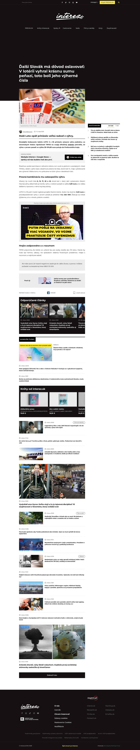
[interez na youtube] (38, 712)
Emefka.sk (109, 714)
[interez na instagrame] (34, 712)
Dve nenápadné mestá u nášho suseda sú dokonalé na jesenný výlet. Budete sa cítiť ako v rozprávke (105, 157)
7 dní (117, 126)
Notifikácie (59, 726)
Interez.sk (91, 706)
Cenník (57, 710)
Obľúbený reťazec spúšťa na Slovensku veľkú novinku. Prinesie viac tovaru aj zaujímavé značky (104, 139)
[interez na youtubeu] (76, 2)
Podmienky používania (32, 733)
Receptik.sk (92, 710)
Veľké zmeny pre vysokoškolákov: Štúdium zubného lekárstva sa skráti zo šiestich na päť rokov (67, 280)
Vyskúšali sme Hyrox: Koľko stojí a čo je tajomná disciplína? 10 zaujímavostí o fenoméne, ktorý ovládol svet (33, 326)
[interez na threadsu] (73, 2)
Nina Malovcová (27, 131)
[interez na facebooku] (62, 2)
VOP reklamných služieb (73, 733)
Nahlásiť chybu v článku (27, 293)
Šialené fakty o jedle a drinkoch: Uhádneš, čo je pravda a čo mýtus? (68, 348)
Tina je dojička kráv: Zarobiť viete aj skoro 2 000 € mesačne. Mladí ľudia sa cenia (105, 131)
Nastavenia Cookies (62, 722)
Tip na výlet (80, 513)
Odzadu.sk (109, 710)
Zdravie (82, 556)
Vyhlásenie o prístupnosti (89, 738)
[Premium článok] (24, 466)
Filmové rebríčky (79, 422)
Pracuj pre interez (27, 2)
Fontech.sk (91, 718)
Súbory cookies (60, 718)
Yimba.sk (91, 714)
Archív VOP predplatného (106, 733)
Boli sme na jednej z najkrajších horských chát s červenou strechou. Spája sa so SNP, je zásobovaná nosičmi (105, 148)
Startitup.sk (110, 706)
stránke (71, 145)
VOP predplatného (89, 733)
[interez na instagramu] (69, 2)
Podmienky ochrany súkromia (52, 733)
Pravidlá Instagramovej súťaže (52, 738)
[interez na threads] (26, 712)
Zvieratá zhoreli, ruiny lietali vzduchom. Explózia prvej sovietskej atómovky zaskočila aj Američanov (62, 326)
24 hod (110, 126)
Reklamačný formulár (71, 738)
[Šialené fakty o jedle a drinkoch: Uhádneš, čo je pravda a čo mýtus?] (35, 352)
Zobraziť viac (52, 675)
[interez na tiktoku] (65, 2)
